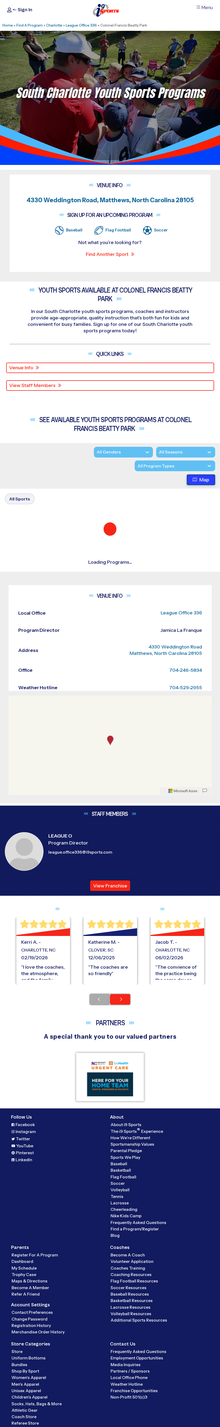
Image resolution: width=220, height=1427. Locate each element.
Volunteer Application (132, 1405)
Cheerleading (124, 1353)
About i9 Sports (126, 1268)
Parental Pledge (126, 1294)
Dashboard (22, 1405)
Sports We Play (125, 1300)
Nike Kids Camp (126, 1359)
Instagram (26, 1275)
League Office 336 (81, 25)
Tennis (117, 1340)
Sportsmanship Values (132, 1287)
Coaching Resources (131, 1418)
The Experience (137, 1274)
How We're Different (130, 1281)
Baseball (119, 1307)
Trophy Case (24, 1418)
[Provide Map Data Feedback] (204, 934)
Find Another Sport (107, 254)
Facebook (25, 1268)
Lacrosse (120, 1346)
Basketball (121, 1314)
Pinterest (25, 1296)
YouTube (24, 1289)
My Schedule (24, 1411)
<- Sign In (22, 10)
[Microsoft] (183, 934)
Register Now (30, 640)
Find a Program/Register (135, 1372)
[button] (40, 659)
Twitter (23, 1282)
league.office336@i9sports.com (80, 995)
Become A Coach (128, 1398)
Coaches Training (128, 1411)
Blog (115, 1379)
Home (7, 25)
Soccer (118, 1327)
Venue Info (21, 368)
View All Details (31, 659)
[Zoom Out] (15, 853)
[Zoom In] (15, 844)
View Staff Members (32, 385)
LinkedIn (24, 1303)
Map (204, 480)
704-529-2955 (185, 831)
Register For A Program (35, 1398)
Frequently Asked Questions (138, 1366)
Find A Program (29, 25)
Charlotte (54, 25)
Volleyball (120, 1333)
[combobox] (137, 466)
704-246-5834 (185, 814)
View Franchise (110, 1029)
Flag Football (123, 1320)
